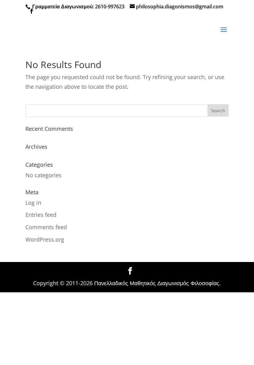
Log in (33, 202)
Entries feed (40, 214)
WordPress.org (44, 239)
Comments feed (46, 227)
